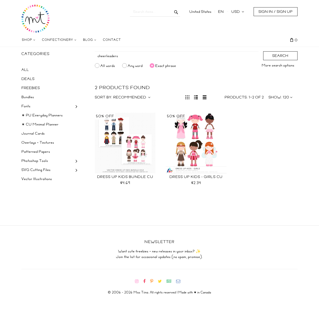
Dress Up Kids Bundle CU (125, 177)
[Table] (205, 97)
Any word (135, 65)
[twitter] (162, 281)
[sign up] (171, 281)
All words (107, 65)
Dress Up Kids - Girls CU (196, 177)
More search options (278, 65)
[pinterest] (153, 281)
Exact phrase (165, 65)
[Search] (176, 11)
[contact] (180, 281)
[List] (196, 97)
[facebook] (146, 281)
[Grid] (187, 97)
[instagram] (138, 281)
